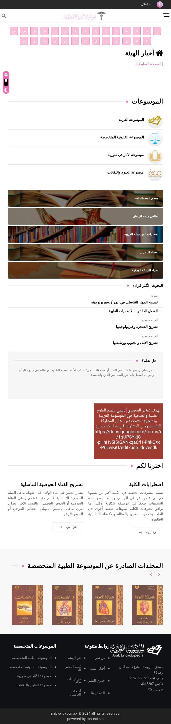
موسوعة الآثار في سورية (126, 155)
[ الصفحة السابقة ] (149, 64)
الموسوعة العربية (131, 120)
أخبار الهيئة (97, 668)
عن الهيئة (74, 658)
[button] (159, 574)
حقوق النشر (96, 680)
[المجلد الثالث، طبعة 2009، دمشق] (147, 605)
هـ (44, 41)
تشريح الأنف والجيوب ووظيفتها (135, 343)
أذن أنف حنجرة (149, 320)
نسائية (154, 295)
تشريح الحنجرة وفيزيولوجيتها (137, 327)
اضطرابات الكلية (146, 484)
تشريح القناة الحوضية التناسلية (51, 484)
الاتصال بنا (98, 693)
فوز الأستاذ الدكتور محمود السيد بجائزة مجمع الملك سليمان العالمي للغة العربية (100, 4)
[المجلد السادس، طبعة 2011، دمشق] (27, 605)
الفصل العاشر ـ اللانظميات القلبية (133, 311)
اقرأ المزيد (151, 532)
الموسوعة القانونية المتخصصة (122, 137)
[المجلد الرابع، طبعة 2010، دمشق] (107, 605)
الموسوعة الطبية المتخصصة (32, 658)
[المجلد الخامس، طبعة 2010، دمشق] (67, 605)
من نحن (99, 658)
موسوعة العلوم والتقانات (125, 172)
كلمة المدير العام (73, 668)
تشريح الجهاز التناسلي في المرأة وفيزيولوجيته (124, 302)
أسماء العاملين (75, 693)
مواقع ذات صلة (74, 680)
